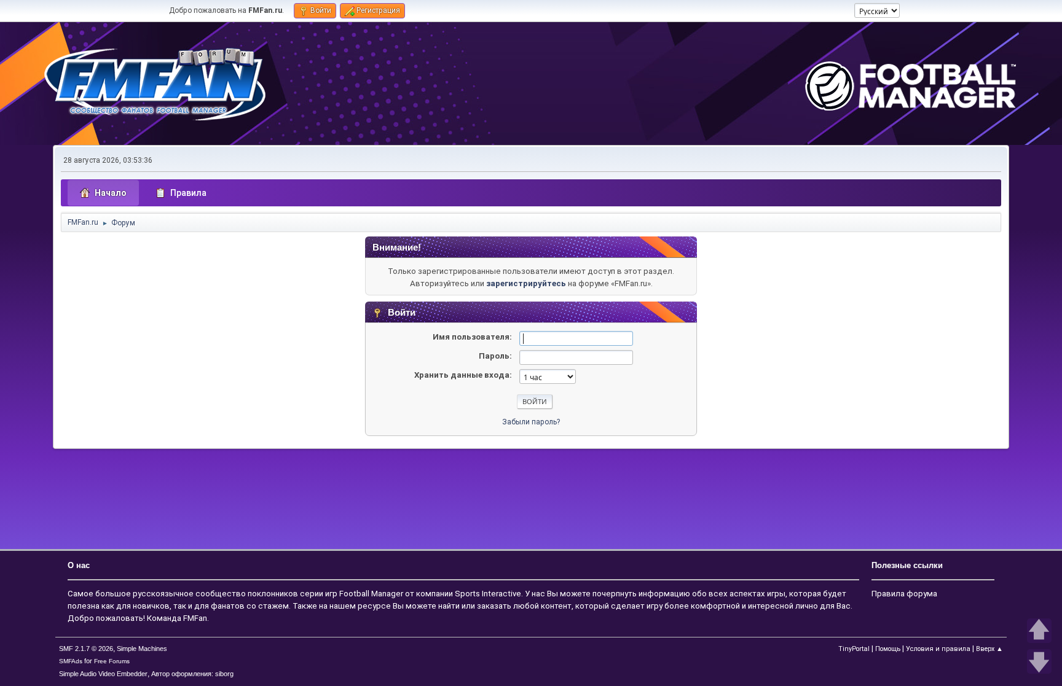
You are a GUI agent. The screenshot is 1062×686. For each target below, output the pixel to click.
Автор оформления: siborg (192, 673)
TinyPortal (854, 649)
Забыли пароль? (531, 422)
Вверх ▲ (989, 649)
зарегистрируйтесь (526, 283)
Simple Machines (142, 648)
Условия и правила (938, 649)
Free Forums (112, 661)
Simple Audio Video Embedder (103, 673)
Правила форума (904, 593)
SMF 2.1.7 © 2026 (86, 648)
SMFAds (70, 661)
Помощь (887, 649)
